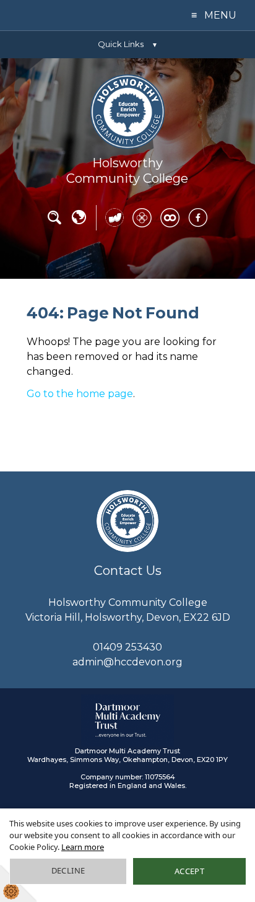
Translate (78, 221)
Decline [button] (68, 870)
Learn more (82, 846)
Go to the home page (80, 394)
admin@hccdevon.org (127, 662)
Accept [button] (189, 871)
